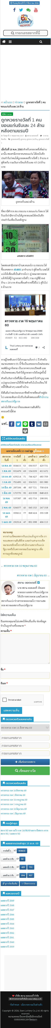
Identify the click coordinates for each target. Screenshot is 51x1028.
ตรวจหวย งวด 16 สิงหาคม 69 (13, 790)
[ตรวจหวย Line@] (28, 10)
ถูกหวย (23, 139)
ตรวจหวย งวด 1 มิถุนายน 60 (33, 575)
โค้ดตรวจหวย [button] (29, 883)
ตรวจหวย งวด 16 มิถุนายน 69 (13, 808)
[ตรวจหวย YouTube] (35, 10)
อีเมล (4, 683)
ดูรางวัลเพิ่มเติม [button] (11, 883)
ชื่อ (3, 669)
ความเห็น (6, 630)
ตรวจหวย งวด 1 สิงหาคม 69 (13, 795)
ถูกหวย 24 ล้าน (32, 139)
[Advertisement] (25, 73)
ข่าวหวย (19, 102)
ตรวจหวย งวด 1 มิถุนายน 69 (13, 813)
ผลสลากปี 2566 (7, 914)
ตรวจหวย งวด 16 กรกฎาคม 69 (14, 799)
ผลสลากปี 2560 (7, 942)
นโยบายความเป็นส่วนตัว (31, 1004)
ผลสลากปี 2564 (7, 923)
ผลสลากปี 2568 (7, 905)
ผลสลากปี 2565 (7, 919)
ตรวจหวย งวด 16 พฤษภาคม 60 (19, 565)
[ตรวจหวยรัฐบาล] (25, 20)
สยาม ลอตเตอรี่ (32, 135)
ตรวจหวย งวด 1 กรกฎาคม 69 (13, 804)
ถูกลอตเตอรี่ (15, 139)
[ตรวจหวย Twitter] (21, 10)
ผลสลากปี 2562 (7, 932)
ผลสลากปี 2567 (7, 909)
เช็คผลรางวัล (27, 771)
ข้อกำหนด (14, 1004)
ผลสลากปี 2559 (7, 946)
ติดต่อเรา (33, 1019)
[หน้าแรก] (4, 42)
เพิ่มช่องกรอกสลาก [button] (26, 761)
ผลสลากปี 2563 (7, 928)
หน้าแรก (7, 102)
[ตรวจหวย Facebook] (14, 10)
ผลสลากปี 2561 (7, 937)
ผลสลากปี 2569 (7, 900)
